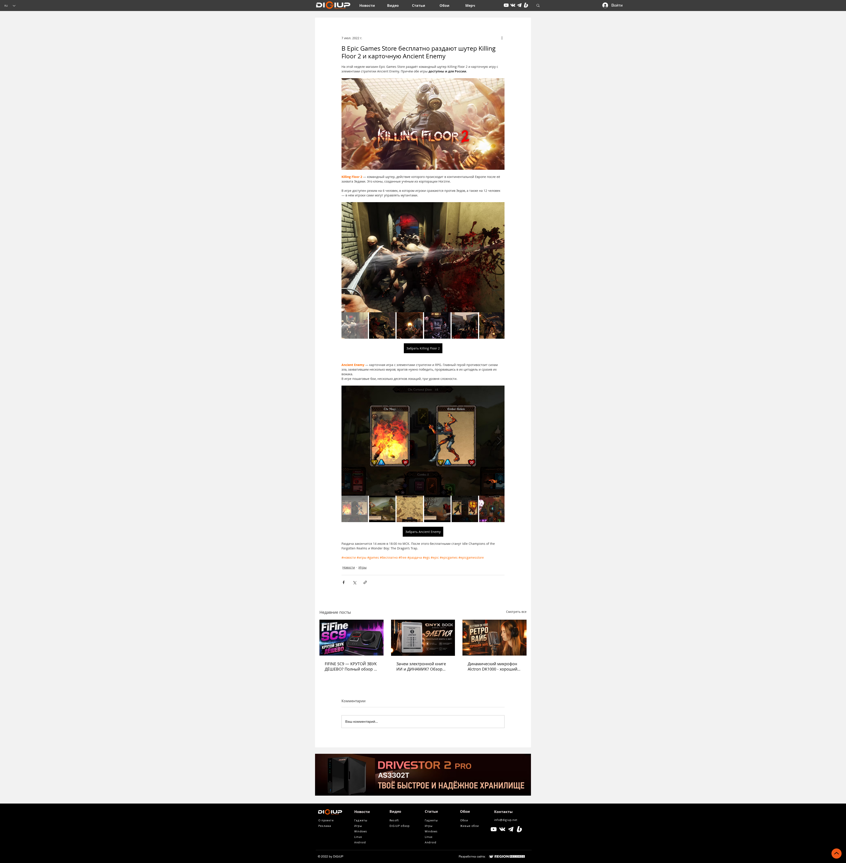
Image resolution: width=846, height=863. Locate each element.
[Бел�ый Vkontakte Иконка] (502, 829)
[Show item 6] (492, 325)
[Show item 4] (437, 325)
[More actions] (502, 38)
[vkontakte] (513, 5)
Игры (362, 567)
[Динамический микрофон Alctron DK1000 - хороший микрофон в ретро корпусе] (494, 638)
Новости (348, 567)
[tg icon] (519, 5)
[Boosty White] (526, 5)
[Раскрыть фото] (423, 257)
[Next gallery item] (499, 257)
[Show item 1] (354, 325)
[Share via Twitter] (354, 582)
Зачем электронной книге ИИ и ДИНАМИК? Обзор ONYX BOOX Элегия (421, 666)
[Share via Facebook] (343, 582)
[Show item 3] (410, 325)
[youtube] (506, 5)
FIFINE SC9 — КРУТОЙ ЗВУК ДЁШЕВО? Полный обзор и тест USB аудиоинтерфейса (351, 666)
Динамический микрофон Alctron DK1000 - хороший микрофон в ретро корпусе (494, 666)
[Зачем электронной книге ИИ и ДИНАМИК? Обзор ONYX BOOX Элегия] (423, 638)
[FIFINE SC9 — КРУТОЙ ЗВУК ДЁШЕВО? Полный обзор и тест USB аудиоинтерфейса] (351, 638)
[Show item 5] (465, 325)
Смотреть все (516, 612)
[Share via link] (365, 582)
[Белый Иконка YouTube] (493, 829)
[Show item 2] (382, 325)
